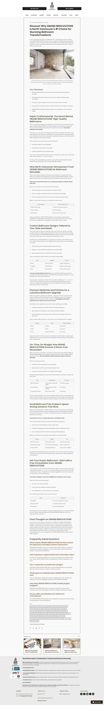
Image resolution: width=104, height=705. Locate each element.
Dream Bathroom (34, 613)
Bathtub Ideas (43, 616)
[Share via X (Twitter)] (33, 628)
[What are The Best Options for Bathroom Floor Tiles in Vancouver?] (71, 643)
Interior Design (33, 608)
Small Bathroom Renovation (56, 618)
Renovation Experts (63, 606)
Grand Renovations (34, 606)
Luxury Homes (67, 618)
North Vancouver (43, 606)
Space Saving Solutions (44, 618)
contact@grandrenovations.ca (45, 698)
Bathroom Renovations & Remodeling (37, 624)
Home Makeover (41, 608)
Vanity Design (50, 616)
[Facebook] (84, 694)
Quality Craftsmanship (61, 608)
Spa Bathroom (67, 613)
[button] (26, 15)
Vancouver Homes (34, 611)
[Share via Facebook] (30, 628)
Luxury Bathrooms (34, 618)
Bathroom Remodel (34, 621)
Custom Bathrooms (63, 611)
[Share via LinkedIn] (36, 628)
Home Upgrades (52, 613)
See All (79, 636)
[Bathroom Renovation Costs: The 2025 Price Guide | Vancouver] (32, 643)
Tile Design (59, 613)
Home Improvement (51, 608)
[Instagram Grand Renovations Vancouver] (81, 694)
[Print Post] (42, 628)
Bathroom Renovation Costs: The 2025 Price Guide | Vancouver (31, 651)
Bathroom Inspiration (53, 611)
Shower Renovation (34, 616)
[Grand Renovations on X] (90, 694)
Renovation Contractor (59, 616)
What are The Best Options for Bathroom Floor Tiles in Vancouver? (71, 651)
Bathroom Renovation (53, 606)
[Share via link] (39, 628)
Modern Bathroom (43, 613)
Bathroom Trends (43, 611)
